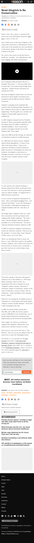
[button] (32, 2)
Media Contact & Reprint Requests (11, 407)
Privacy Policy (27, 525)
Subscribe (26, 372)
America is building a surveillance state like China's (16, 439)
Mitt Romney (10, 392)
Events (3, 483)
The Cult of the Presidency (22, 390)
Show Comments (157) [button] (11, 412)
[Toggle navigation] (2, 1)
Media (3, 507)
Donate (3, 494)
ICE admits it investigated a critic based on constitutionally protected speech (16, 444)
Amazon (3, 511)
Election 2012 (13, 395)
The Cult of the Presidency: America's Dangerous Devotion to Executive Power (16, 343)
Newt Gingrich (5, 395)
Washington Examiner (12, 347)
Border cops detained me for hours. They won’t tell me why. (15, 433)
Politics (3, 7)
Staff (2, 487)
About (3, 476)
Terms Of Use (4, 528)
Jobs (2, 490)
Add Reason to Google (10, 29)
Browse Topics (5, 480)
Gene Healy (4, 20)
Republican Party (26, 392)
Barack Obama (17, 392)
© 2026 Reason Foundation (8, 525)
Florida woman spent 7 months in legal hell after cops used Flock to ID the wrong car (16, 421)
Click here (25, 350)
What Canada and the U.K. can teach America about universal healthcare (15, 428)
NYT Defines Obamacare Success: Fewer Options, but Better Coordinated (17, 381)
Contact (3, 504)
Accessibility (20, 525)
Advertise (4, 497)
